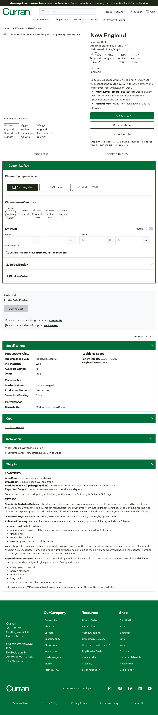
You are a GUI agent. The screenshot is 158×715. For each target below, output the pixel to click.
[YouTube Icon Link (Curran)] (150, 688)
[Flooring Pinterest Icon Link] (130, 688)
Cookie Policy (49, 703)
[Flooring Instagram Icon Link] (110, 688)
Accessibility (138, 703)
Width (8, 234)
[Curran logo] (16, 11)
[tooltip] (127, 45)
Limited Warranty (108, 703)
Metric (139, 228)
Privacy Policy (79, 703)
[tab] (40, 154)
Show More (96, 107)
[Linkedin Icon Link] (140, 688)
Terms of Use (20, 703)
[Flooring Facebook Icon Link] (120, 688)
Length (83, 234)
